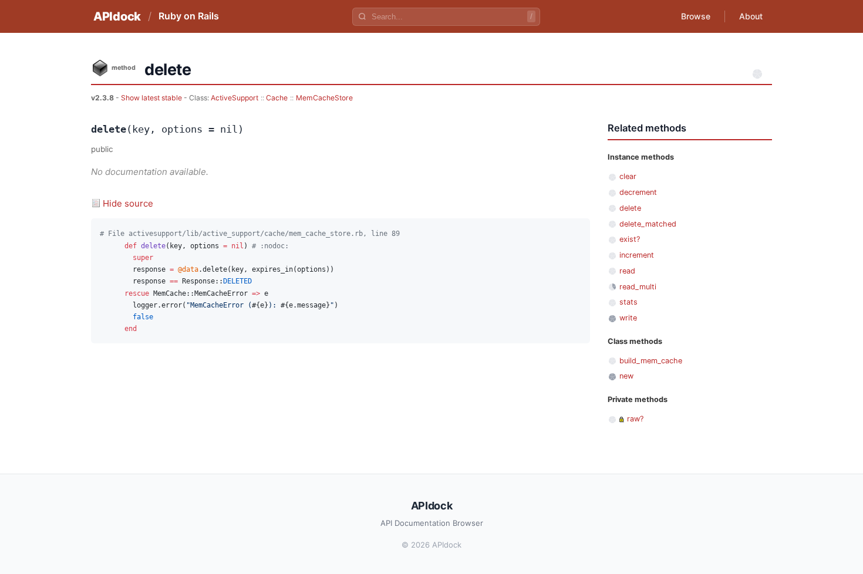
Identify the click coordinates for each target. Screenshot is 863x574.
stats (628, 302)
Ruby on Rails (189, 16)
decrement (638, 192)
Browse (695, 16)
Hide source (128, 203)
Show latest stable (152, 97)
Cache (277, 97)
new (626, 376)
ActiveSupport (234, 97)
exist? (629, 239)
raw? (635, 418)
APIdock (117, 16)
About (751, 16)
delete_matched (647, 224)
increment (636, 255)
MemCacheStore (324, 97)
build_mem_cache (650, 360)
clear (627, 176)
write (628, 317)
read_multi (637, 286)
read (627, 270)
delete (630, 208)
